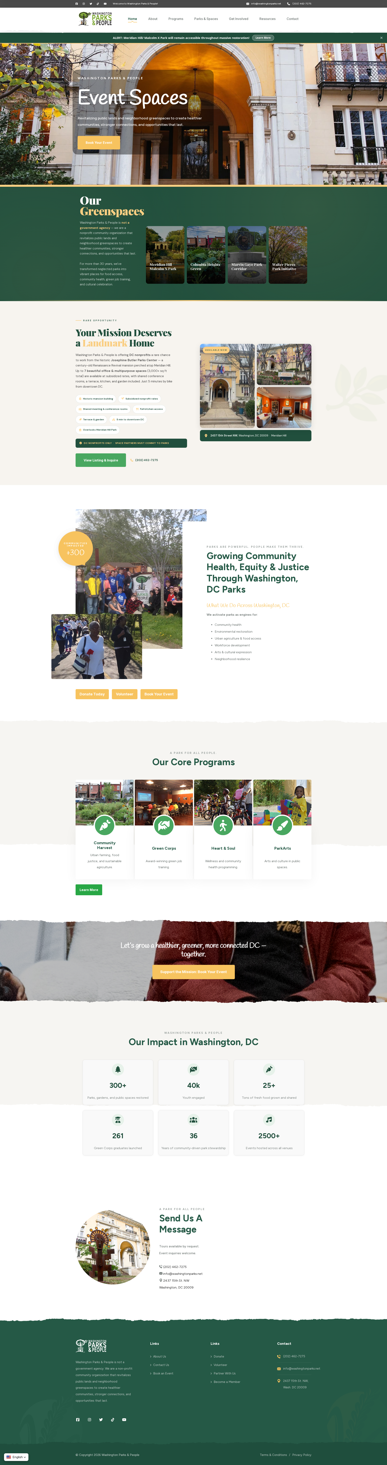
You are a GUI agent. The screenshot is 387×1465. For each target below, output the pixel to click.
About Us (159, 1356)
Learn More (263, 38)
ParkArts (282, 848)
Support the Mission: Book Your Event (193, 972)
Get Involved (238, 19)
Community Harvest (105, 845)
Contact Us (161, 1365)
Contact (293, 19)
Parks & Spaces (206, 19)
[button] (305, 106)
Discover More (97, 154)
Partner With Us (225, 1373)
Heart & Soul (223, 848)
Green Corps (164, 848)
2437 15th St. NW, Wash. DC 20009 (295, 1384)
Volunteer (124, 694)
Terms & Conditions (273, 1455)
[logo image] (95, 18)
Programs (176, 19)
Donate (219, 1356)
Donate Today (92, 694)
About (152, 19)
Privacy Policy (301, 1455)
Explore (155, 278)
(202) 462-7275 (301, 3)
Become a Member (227, 1382)
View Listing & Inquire (101, 460)
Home (132, 19)
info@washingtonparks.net (266, 3)
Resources (267, 19)
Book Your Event (159, 694)
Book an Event (163, 1373)
